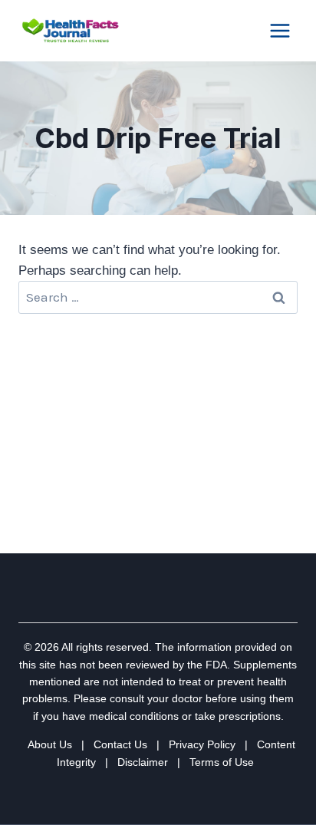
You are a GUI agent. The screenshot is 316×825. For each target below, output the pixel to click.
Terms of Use (221, 762)
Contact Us (120, 744)
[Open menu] (280, 30)
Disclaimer (142, 762)
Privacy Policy (202, 744)
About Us (50, 744)
